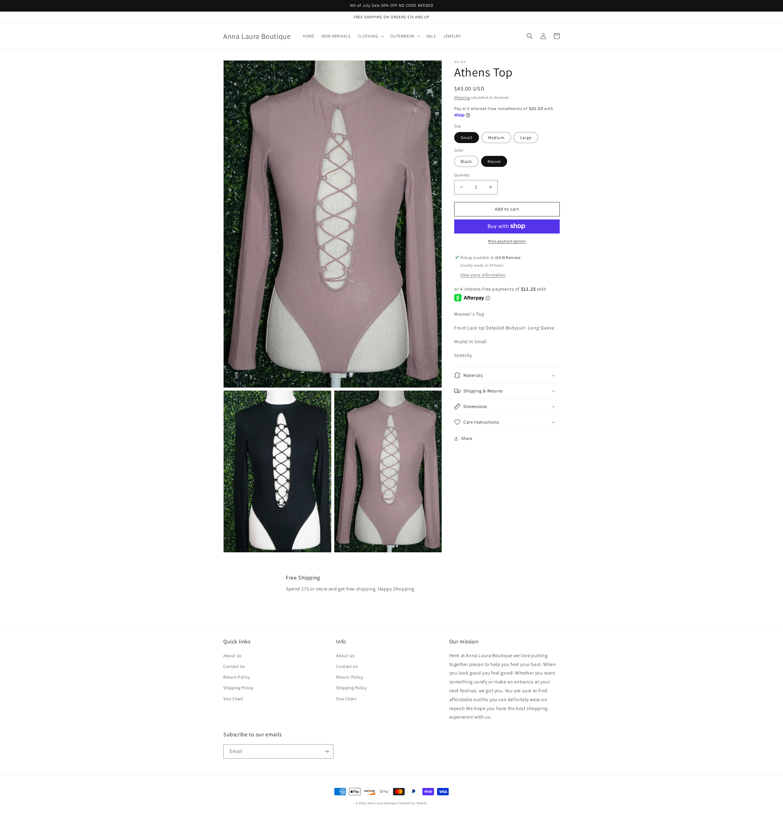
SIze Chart (233, 698)
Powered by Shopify (413, 803)
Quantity (461, 175)
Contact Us (234, 666)
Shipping (462, 97)
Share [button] (467, 438)
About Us (232, 655)
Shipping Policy (238, 687)
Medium (496, 137)
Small (467, 137)
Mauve (494, 161)
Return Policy (236, 677)
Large (526, 137)
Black (466, 161)
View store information (483, 274)
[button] (370, 36)
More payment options (507, 240)
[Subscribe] (326, 751)
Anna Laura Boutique (382, 803)
